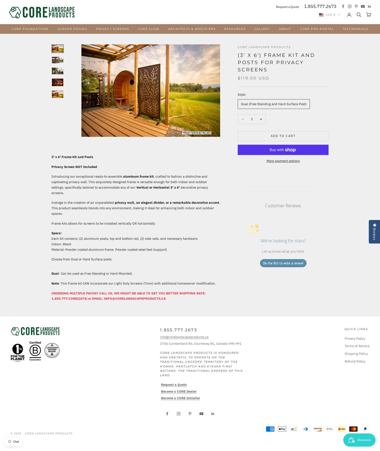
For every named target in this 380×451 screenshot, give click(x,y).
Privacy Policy (355, 338)
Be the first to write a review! (283, 263)
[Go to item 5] (57, 94)
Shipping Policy (356, 354)
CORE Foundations (30, 29)
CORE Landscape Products (264, 47)
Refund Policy (355, 361)
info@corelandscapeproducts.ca (184, 337)
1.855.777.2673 (320, 6)
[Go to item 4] (57, 82)
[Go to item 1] (57, 48)
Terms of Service (357, 346)
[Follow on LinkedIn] (369, 6)
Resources (234, 29)
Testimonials (355, 29)
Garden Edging (73, 29)
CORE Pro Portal (317, 29)
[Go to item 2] (57, 60)
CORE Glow (148, 29)
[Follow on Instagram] (349, 6)
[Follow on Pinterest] (356, 6)
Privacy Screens (112, 29)
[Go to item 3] (57, 71)
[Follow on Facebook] (343, 6)
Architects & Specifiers (192, 29)
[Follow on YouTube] (363, 6)
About (285, 29)
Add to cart (283, 136)
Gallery (262, 29)
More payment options (283, 161)
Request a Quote (287, 7)
